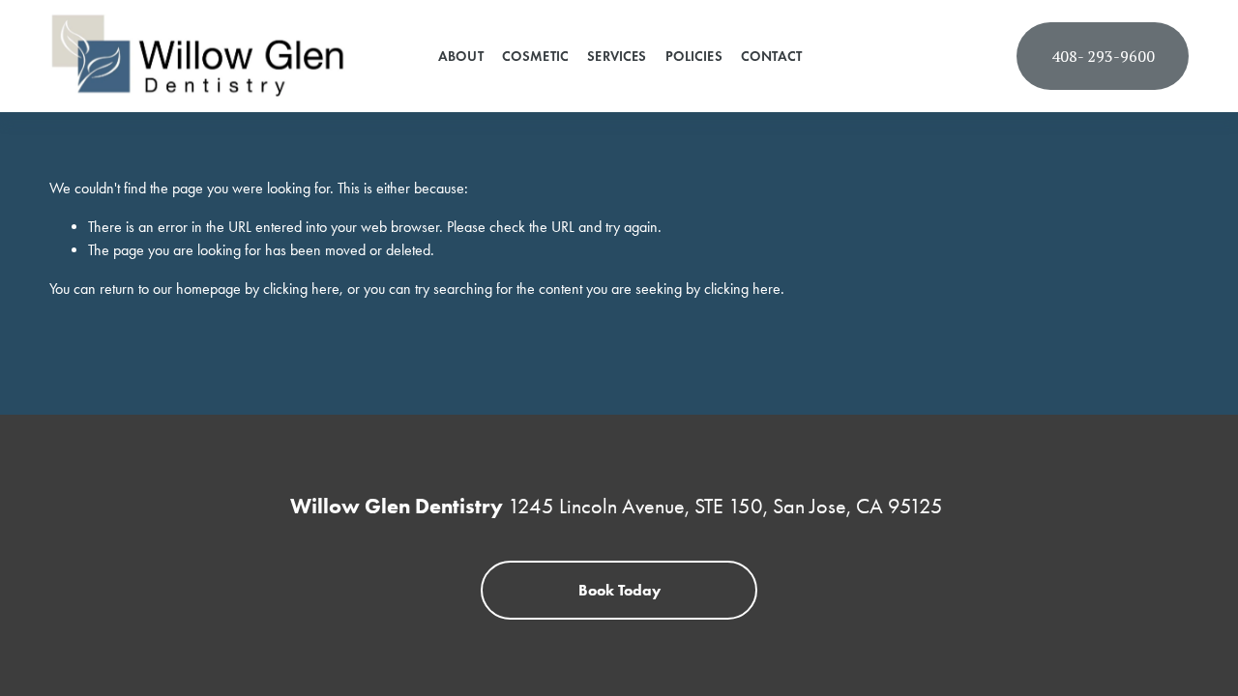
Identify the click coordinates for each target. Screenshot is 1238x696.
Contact (771, 56)
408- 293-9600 (1103, 56)
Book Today (619, 590)
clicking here (301, 288)
